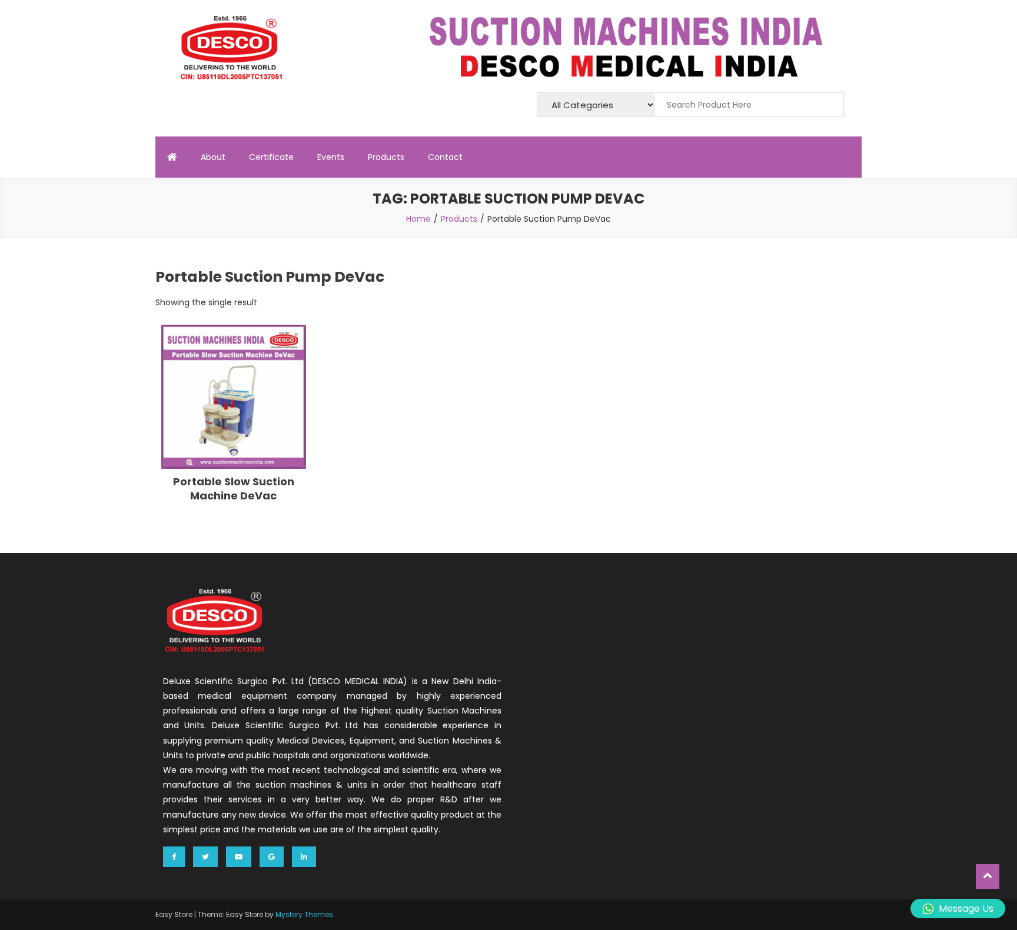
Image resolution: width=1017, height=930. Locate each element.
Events (330, 157)
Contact (445, 157)
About (213, 157)
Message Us (966, 908)
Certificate (271, 157)
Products (386, 157)
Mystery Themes (304, 914)
